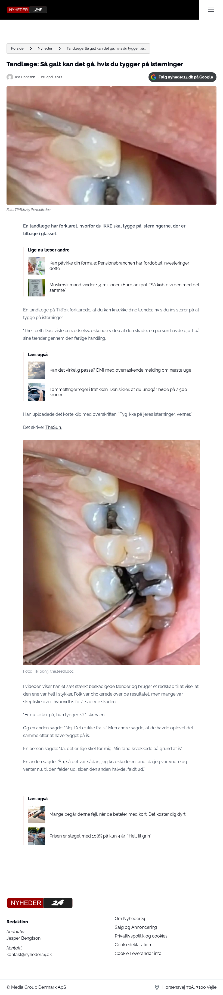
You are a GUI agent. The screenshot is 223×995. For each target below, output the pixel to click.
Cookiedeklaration (133, 944)
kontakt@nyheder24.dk (29, 954)
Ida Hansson (25, 77)
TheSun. (53, 427)
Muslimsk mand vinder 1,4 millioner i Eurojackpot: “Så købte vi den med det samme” (124, 287)
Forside (17, 48)
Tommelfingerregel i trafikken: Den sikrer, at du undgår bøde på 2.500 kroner (118, 392)
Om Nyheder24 (130, 918)
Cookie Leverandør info (138, 953)
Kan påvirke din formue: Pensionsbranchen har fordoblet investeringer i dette (120, 265)
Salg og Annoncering (136, 927)
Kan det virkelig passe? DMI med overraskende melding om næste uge (120, 370)
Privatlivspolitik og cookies (141, 936)
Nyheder (45, 48)
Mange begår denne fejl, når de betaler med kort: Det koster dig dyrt (117, 814)
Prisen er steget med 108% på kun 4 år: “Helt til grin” (100, 836)
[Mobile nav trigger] (211, 9)
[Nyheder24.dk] (103, 10)
